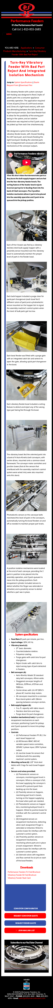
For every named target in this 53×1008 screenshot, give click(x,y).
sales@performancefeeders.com (32, 998)
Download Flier (26, 85)
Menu (8, 34)
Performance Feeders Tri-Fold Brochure (23, 872)
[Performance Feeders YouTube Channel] (27, 969)
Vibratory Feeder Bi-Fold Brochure (21, 875)
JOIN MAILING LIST (26, 930)
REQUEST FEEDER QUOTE (25, 923)
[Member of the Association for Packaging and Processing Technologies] (26, 989)
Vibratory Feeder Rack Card (19, 878)
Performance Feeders (27, 21)
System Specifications (23, 82)
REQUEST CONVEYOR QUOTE (25, 916)
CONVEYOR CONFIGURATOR (25, 908)
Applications (26, 48)
